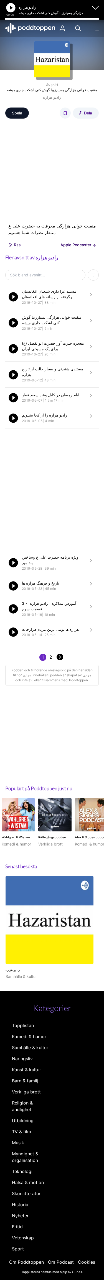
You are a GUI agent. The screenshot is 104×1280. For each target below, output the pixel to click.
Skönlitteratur (26, 1193)
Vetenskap (23, 1237)
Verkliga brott (26, 1092)
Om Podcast (61, 1262)
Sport (18, 1249)
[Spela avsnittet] (13, 296)
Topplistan (23, 1025)
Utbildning (23, 1120)
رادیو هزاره (52, 97)
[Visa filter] (93, 275)
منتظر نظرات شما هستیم (32, 232)
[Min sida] (62, 28)
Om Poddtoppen (26, 1262)
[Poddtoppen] (30, 28)
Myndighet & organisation (25, 1157)
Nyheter (20, 1215)
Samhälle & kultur (30, 1047)
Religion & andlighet (22, 1106)
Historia (20, 1204)
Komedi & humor (29, 1036)
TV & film (21, 1131)
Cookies (86, 1262)
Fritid (17, 1226)
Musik (18, 1142)
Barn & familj (25, 1080)
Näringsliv (22, 1058)
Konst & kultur (26, 1069)
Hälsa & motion (28, 1182)
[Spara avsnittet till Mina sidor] (65, 113)
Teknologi (22, 1171)
